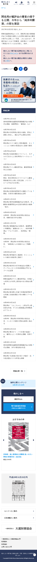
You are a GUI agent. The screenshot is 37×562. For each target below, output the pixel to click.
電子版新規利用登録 (18, 407)
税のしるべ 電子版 (5, 3)
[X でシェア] (16, 69)
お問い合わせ (5, 547)
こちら (7, 60)
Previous (3, 440)
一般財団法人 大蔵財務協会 (10, 539)
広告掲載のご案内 (10, 518)
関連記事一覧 (18, 371)
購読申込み (21, 4)
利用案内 (4, 541)
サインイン (16, 4)
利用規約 (4, 544)
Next (33, 440)
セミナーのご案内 (10, 511)
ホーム (3, 8)
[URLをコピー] (26, 69)
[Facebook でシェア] (21, 69)
